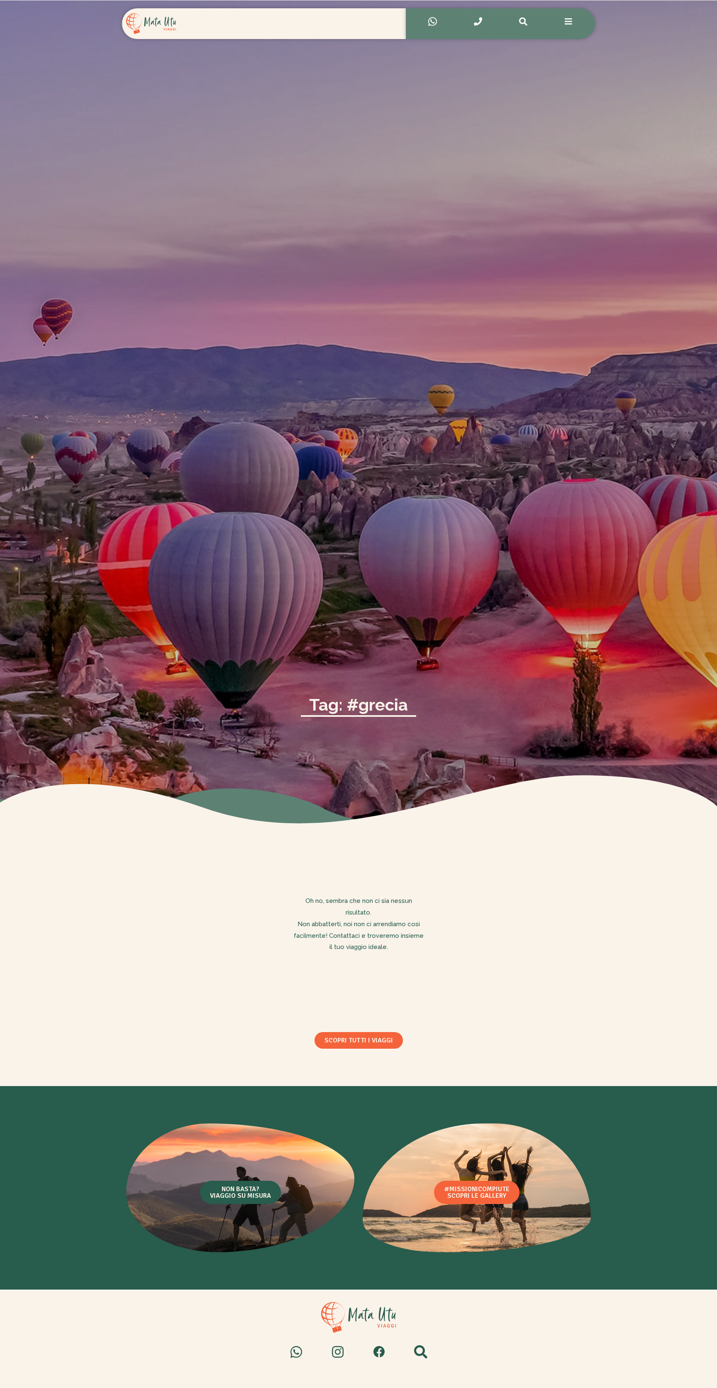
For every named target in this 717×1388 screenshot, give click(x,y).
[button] (359, 1040)
